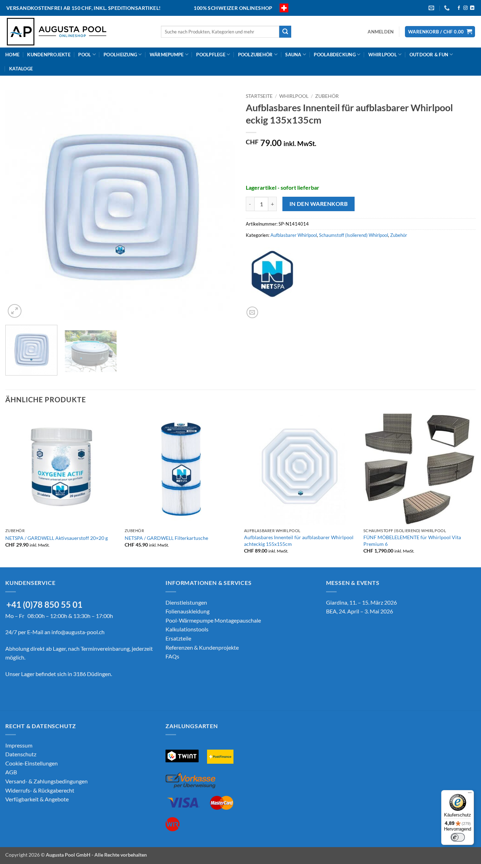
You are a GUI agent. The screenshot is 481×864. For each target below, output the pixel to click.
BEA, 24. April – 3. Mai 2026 (359, 611)
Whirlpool (382, 54)
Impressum (18, 745)
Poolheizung (120, 54)
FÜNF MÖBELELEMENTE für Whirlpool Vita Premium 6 (412, 540)
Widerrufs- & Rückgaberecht (39, 790)
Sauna (293, 54)
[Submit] (285, 32)
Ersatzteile (178, 638)
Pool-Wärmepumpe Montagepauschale (213, 620)
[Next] (221, 205)
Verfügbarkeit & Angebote (37, 799)
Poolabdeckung (334, 54)
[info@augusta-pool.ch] (432, 8)
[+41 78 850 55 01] (447, 8)
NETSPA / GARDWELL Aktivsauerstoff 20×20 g (56, 538)
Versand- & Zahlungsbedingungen (46, 781)
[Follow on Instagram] (465, 8)
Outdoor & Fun (429, 54)
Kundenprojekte (48, 54)
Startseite (259, 96)
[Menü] (470, 794)
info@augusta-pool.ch (78, 632)
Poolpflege (210, 54)
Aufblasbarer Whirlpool (293, 235)
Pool (84, 54)
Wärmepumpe (167, 54)
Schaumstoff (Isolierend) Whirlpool (353, 235)
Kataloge (21, 68)
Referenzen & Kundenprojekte (202, 647)
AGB (11, 772)
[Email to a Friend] (252, 312)
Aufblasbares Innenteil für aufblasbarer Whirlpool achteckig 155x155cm (299, 540)
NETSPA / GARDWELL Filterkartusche (166, 538)
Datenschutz (20, 754)
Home (12, 54)
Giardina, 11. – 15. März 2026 (361, 602)
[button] (381, 31)
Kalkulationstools (186, 629)
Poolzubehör (255, 54)
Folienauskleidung (187, 611)
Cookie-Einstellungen (31, 763)
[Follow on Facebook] (459, 8)
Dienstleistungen (186, 602)
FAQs (172, 656)
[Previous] (18, 205)
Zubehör (327, 96)
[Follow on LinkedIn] (472, 8)
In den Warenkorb (318, 204)
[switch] (458, 837)
